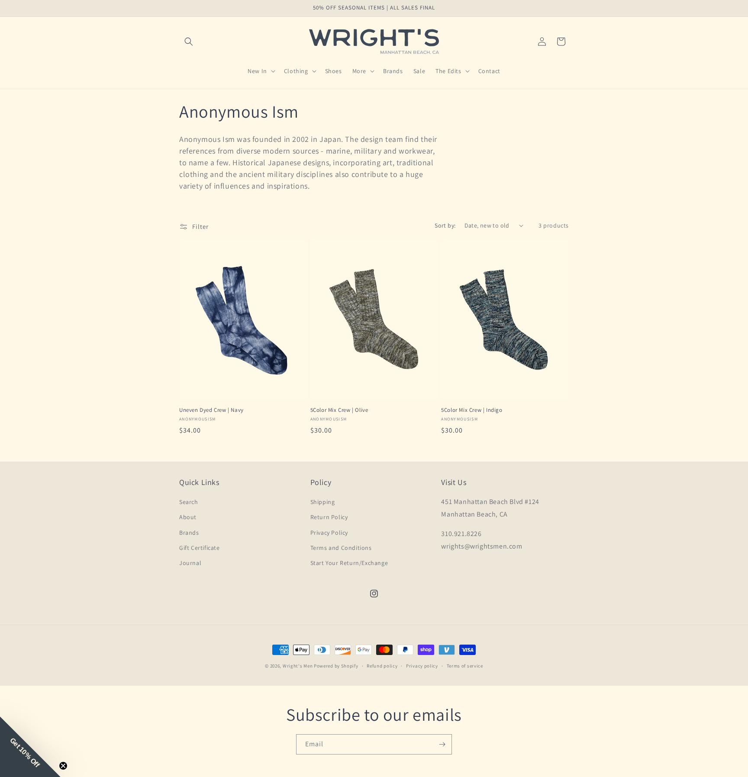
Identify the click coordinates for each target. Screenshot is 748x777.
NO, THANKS (466, 442)
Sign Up (466, 416)
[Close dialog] (548, 303)
